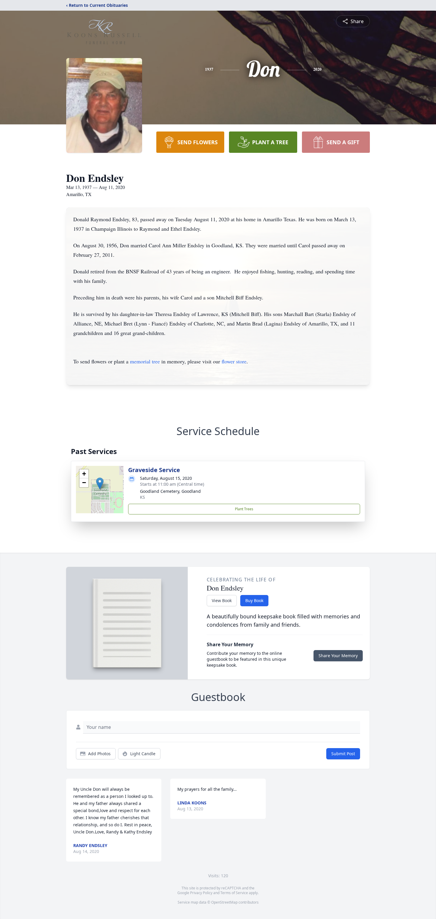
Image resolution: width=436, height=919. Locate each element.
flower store (234, 361)
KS (142, 497)
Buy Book (254, 600)
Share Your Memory (338, 655)
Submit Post (343, 753)
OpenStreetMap (224, 902)
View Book (222, 600)
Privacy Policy (201, 892)
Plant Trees (244, 508)
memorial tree (145, 361)
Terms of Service (234, 892)
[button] (100, 483)
